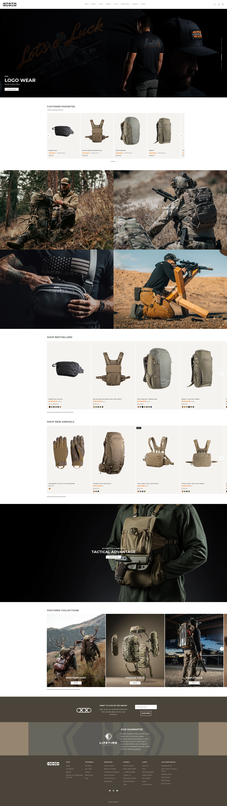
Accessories (70, 769)
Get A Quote (165, 777)
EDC (56, 287)
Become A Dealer (110, 769)
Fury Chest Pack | (148, 483)
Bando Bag (53, 150)
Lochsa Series (146, 784)
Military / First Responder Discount (74, 776)
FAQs (125, 784)
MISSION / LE (170, 208)
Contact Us (127, 775)
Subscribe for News (129, 778)
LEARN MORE (113, 557)
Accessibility (108, 781)
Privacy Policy (166, 783)
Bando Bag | (56, 399)
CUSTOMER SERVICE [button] (168, 762)
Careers (87, 772)
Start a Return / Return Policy (169, 770)
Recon (144, 781)
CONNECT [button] (126, 762)
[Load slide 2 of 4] (222, 49)
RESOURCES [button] (108, 762)
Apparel (68, 772)
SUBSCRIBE (146, 713)
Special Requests (129, 781)
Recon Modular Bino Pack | (107, 399)
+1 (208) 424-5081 (129, 772)
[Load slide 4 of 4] (222, 65)
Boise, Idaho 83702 (129, 769)
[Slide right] (222, 374)
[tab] (113, 161)
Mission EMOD (147, 775)
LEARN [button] (144, 762)
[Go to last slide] (49, 135)
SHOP (76, 683)
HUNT (56, 208)
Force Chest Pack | (193, 483)
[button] (87, 4)
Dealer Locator (109, 766)
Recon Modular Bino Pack (92, 150)
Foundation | (102, 483)
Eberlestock (115, 802)
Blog (86, 778)
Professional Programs (111, 772)
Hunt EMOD (146, 778)
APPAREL (170, 287)
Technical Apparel (148, 772)
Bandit (151, 150)
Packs (68, 766)
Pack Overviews (109, 775)
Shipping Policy (166, 766)
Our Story (88, 766)
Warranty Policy (166, 774)
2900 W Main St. (128, 766)
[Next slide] (181, 135)
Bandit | (190, 399)
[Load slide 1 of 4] (222, 40)
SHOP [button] (68, 762)
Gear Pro (145, 766)
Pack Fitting (165, 780)
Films (144, 769)
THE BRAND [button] (89, 762)
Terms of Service (109, 778)
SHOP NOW (11, 89)
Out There (88, 769)
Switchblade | (147, 399)
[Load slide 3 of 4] (222, 57)
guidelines (137, 749)
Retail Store (89, 775)
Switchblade (121, 150)
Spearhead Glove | (62, 483)
